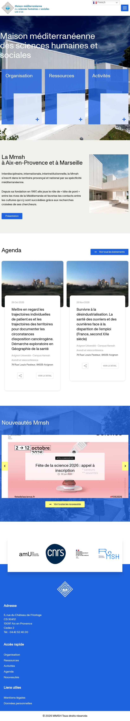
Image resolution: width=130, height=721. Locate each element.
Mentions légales (14, 697)
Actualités (88, 455)
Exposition (100, 455)
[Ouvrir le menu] (124, 8)
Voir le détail (45, 376)
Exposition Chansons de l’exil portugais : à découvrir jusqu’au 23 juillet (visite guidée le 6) (94, 468)
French (101, 2)
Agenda (9, 671)
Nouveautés (11, 677)
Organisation (19, 75)
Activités (101, 75)
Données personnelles (18, 703)
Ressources (61, 75)
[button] (20, 376)
